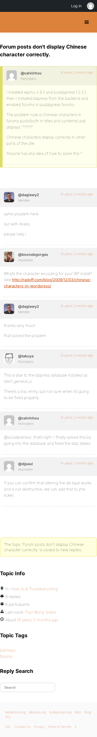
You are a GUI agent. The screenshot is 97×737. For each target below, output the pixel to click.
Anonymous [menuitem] (90, 6)
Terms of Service (59, 727)
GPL (8, 727)
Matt (78, 712)
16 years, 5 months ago (76, 72)
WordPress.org (15, 712)
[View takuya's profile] (9, 358)
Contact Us (22, 727)
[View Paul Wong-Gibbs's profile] (9, 466)
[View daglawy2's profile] (9, 197)
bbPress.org (37, 712)
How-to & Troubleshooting (34, 588)
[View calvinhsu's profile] (11, 75)
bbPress (8, 650)
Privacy (39, 727)
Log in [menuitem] (76, 6)
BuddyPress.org (8, 22)
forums (6, 656)
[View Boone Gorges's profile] (9, 257)
